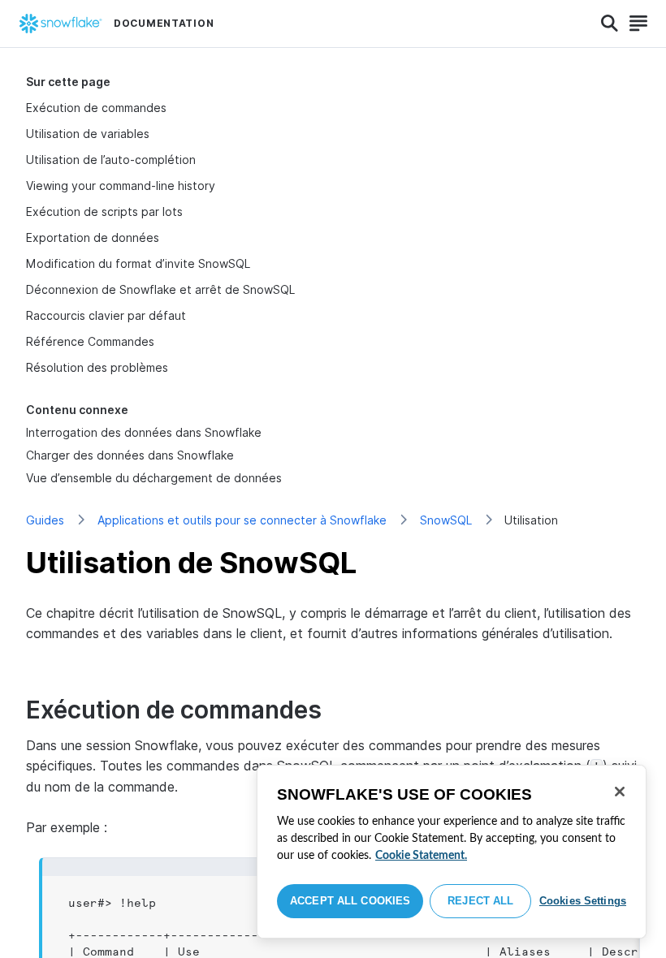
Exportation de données (92, 237)
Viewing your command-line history (120, 185)
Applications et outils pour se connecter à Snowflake (242, 520)
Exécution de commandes (96, 107)
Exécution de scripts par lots (104, 211)
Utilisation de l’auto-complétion (111, 159)
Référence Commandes (90, 341)
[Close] (620, 791)
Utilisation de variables (87, 133)
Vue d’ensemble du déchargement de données (154, 478)
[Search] (609, 23)
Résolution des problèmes (97, 367)
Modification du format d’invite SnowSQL (138, 263)
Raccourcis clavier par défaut (106, 315)
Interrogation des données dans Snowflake (144, 432)
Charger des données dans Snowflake (130, 455)
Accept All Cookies (350, 901)
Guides (45, 520)
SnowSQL (446, 520)
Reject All (480, 901)
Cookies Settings (582, 901)
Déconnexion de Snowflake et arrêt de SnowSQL (160, 289)
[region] (452, 852)
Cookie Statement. (421, 855)
